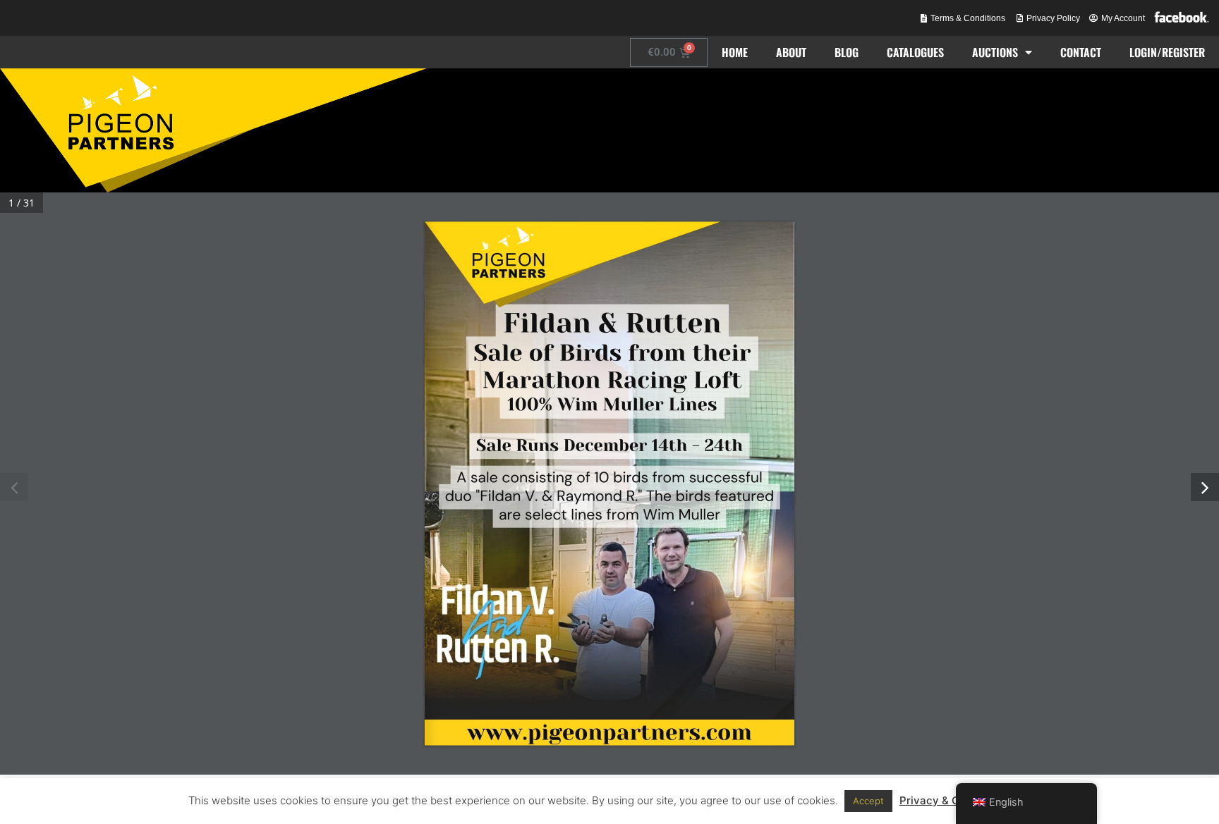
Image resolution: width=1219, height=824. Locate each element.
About (791, 52)
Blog (847, 52)
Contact (1080, 52)
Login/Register (1167, 52)
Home (735, 52)
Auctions (995, 52)
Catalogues (915, 52)
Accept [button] (868, 800)
